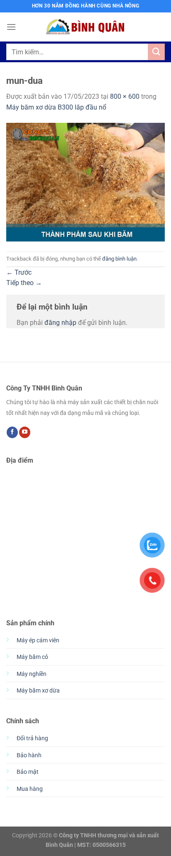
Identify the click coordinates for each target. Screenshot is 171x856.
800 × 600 (124, 96)
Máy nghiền (31, 674)
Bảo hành (29, 755)
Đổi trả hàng (32, 738)
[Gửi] (156, 52)
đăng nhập (60, 323)
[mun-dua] (85, 181)
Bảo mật (28, 772)
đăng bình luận (119, 259)
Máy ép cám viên (38, 640)
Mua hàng (30, 789)
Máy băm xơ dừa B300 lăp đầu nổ (56, 107)
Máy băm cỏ (32, 657)
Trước (19, 272)
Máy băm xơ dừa (38, 690)
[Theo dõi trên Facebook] (12, 432)
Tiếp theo (24, 283)
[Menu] (11, 27)
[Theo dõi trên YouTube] (24, 432)
